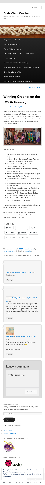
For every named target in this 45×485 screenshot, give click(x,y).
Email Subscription (10, 404)
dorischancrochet (9, 251)
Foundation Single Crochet (12, 67)
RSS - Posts (7, 431)
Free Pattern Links (9, 58)
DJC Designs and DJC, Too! (12, 53)
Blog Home (7, 40)
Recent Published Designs (12, 49)
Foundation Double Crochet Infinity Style (16, 63)
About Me (17, 40)
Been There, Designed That (12, 72)
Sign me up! (9, 420)
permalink (28, 251)
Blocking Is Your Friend (31, 67)
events (32, 249)
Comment (31, 391)
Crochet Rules (29, 53)
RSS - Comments (9, 433)
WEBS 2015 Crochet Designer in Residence (18, 81)
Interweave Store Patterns (12, 76)
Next (39, 88)
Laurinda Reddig (11, 298)
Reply (9, 280)
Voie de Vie (9, 336)
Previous (31, 88)
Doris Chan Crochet (16, 13)
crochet (26, 249)
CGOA (21, 249)
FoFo (7, 272)
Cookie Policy (7, 476)
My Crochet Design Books (12, 44)
